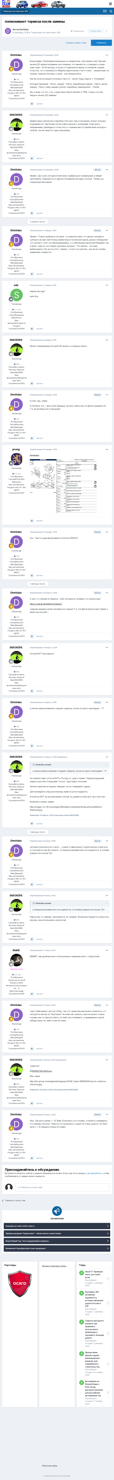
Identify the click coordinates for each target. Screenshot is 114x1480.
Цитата (39, 104)
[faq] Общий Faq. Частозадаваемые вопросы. (27, 1241)
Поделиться (78, 31)
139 (17, 79)
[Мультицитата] (32, 104)
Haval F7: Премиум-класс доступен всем (94, 1275)
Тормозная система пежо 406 (45, 32)
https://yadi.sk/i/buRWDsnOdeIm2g (46, 604)
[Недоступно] (63, 486)
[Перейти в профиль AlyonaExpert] (81, 1273)
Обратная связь (49, 1465)
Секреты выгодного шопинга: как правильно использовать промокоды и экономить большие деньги (94, 1329)
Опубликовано (44, 55)
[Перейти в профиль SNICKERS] (16, 124)
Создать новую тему (76, 42)
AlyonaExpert (90, 1280)
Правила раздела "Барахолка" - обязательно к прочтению (33, 1233)
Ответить (101, 42)
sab (16, 285)
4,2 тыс (17, 974)
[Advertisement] (57, 1434)
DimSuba (24, 29)
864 (17, 139)
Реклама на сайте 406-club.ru (20, 1226)
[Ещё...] (107, 55)
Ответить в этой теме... (31, 1187)
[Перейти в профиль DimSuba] (8, 31)
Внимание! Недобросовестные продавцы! (26, 1248)
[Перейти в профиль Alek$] (16, 960)
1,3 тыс (17, 474)
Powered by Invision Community (57, 1476)
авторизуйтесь (94, 1173)
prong (16, 449)
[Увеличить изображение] (41, 1071)
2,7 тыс (17, 309)
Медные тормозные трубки (54, 1266)
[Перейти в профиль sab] (16, 295)
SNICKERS (16, 114)
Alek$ (16, 950)
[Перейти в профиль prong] (16, 459)
